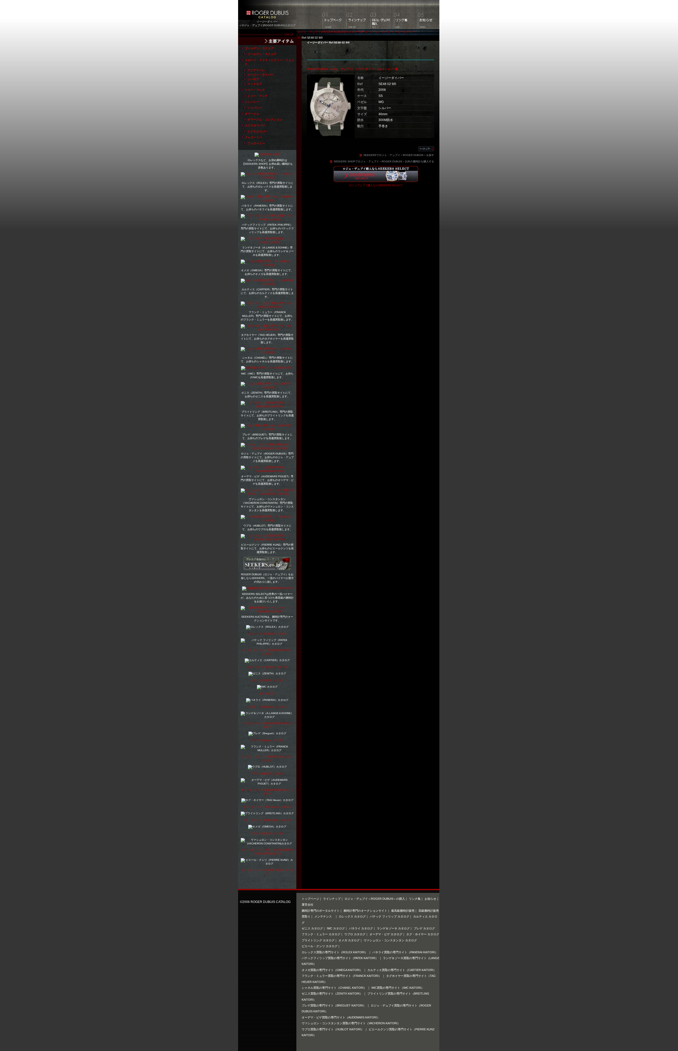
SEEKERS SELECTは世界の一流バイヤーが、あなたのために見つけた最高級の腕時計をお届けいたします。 (267, 598)
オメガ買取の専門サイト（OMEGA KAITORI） (332, 970)
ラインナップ (378, 31)
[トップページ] (332, 14)
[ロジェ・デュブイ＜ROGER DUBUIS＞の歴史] (380, 14)
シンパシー (252, 101)
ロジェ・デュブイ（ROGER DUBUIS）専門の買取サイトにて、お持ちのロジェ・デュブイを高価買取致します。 (267, 457)
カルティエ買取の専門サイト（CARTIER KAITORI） (401, 970)
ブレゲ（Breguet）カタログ (267, 740)
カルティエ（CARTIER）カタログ (267, 667)
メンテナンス (324, 916)
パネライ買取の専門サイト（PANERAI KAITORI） (405, 952)
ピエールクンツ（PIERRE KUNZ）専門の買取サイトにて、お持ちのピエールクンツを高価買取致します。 (267, 548)
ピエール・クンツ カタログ (319, 946)
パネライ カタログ (361, 928)
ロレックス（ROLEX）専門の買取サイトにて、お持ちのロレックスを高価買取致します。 (267, 186)
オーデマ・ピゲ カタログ (385, 934)
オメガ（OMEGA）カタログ (267, 833)
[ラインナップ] (356, 14)
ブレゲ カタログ (424, 928)
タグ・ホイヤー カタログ (422, 934)
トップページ (310, 898)
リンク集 (415, 898)
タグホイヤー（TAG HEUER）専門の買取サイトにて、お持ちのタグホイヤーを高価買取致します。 (267, 338)
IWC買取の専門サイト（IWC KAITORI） (397, 987)
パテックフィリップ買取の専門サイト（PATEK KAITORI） (340, 958)
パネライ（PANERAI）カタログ (267, 706)
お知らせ (430, 898)
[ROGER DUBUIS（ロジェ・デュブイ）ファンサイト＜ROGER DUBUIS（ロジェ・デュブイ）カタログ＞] (267, 17)
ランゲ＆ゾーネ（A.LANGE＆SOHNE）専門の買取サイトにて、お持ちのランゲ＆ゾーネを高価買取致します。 (267, 251)
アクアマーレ (256, 70)
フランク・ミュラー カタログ (321, 934)
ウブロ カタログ (354, 934)
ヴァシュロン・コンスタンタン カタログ (390, 940)
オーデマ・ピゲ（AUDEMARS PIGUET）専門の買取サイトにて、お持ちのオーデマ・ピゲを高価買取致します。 (267, 480)
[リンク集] (404, 14)
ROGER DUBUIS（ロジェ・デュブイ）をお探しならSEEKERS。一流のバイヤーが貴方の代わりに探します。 (267, 578)
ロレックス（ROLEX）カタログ (267, 633)
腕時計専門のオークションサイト (365, 910)
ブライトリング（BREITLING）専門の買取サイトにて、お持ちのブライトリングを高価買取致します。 (267, 415)
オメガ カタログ (349, 940)
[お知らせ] (427, 14)
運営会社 (307, 904)
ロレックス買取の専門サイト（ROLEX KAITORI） (335, 952)
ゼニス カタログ (312, 928)
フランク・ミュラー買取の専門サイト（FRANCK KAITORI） (342, 975)
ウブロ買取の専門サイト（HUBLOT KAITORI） (333, 1029)
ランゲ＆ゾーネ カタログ (393, 928)
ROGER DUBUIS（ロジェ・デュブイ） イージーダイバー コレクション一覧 (352, 69)
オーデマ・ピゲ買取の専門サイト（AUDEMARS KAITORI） (341, 1017)
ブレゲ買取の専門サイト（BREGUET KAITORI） (334, 1005)
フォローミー (253, 137)
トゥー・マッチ (255, 89)
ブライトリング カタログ (318, 940)
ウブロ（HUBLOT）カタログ (267, 773)
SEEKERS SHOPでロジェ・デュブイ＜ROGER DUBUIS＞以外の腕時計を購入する (384, 161)
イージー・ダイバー (260, 74)
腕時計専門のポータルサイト (321, 910)
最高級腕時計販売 (402, 910)
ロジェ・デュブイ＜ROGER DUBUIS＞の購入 (375, 898)
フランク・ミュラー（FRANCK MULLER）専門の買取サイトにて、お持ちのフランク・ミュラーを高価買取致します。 (267, 316)
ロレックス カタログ (352, 916)
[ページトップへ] (426, 149)
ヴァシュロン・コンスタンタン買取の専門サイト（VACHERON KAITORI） (351, 1023)
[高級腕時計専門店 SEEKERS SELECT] (267, 588)
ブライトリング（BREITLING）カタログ (267, 820)
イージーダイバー (403, 31)
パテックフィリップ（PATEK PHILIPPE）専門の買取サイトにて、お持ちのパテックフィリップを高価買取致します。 (267, 228)
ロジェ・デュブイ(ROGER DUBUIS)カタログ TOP (331, 31)
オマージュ (252, 113)
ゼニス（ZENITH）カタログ (267, 680)
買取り (306, 916)
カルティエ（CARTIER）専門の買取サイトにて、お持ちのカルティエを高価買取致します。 (267, 293)
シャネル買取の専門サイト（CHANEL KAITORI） (334, 987)
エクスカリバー (255, 125)
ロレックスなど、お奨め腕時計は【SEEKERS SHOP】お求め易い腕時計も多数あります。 (267, 164)
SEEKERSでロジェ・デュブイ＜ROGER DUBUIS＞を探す (398, 155)
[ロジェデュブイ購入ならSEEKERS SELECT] (375, 179)
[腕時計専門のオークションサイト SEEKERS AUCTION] (267, 611)
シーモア (253, 79)
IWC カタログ (267, 693)
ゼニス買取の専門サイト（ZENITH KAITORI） (332, 993)
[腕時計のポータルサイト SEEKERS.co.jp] (267, 568)
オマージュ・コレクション (264, 119)
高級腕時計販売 (428, 910)
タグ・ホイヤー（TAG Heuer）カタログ (267, 806)
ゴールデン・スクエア (259, 48)
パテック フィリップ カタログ (389, 916)
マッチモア (254, 84)
